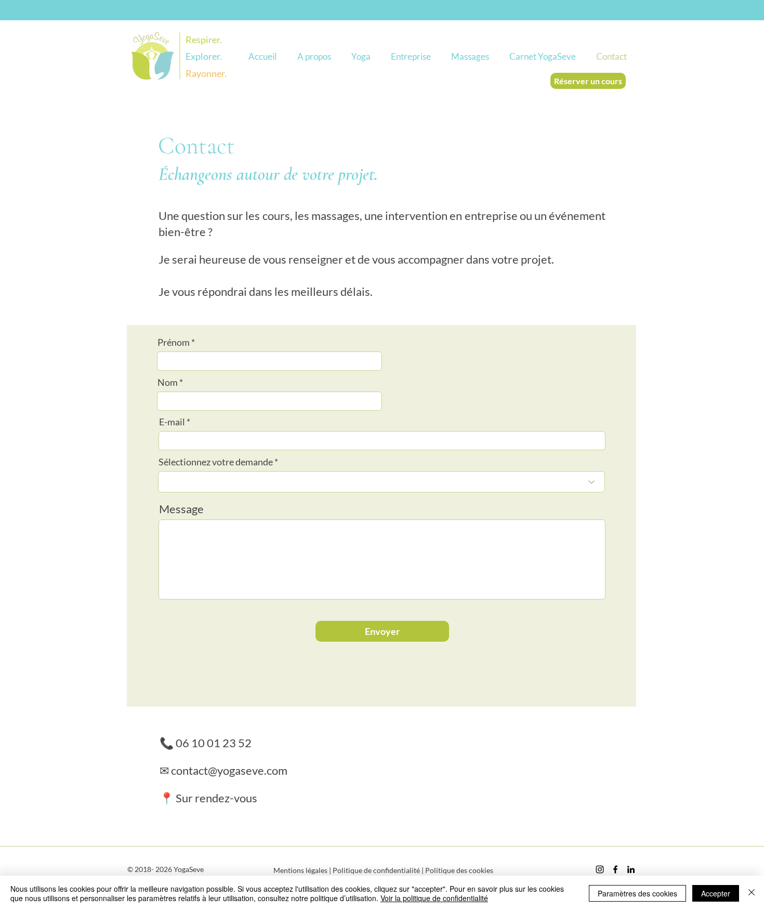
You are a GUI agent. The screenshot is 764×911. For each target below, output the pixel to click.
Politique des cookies (459, 870)
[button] (314, 56)
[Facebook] (615, 869)
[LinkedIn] (631, 869)
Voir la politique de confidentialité (434, 898)
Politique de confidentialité (376, 870)
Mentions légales (300, 870)
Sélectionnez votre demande (216, 461)
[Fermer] (751, 893)
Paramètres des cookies (637, 893)
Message (181, 509)
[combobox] (381, 481)
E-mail (172, 421)
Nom (167, 382)
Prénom (173, 342)
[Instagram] (600, 869)
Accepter (715, 893)
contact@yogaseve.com (229, 770)
